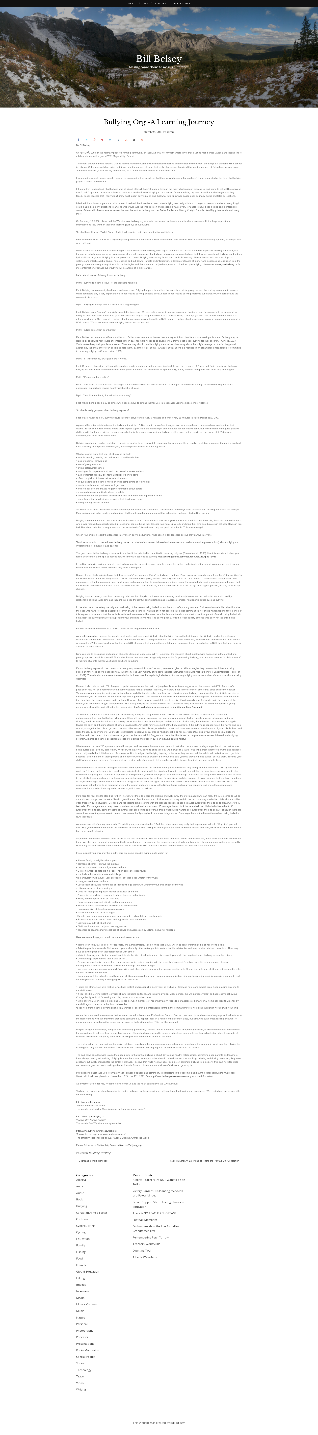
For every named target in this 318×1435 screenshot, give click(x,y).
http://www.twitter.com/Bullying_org (123, 1145)
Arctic (80, 1186)
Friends (81, 1265)
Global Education (87, 1271)
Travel (80, 1376)
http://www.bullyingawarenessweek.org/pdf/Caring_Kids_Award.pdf (168, 707)
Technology (83, 1370)
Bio (146, 3)
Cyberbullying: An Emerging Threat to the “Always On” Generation (204, 1160)
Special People (85, 1357)
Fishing (81, 1252)
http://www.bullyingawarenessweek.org (171, 1076)
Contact (160, 3)
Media (80, 1298)
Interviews (82, 1291)
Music (80, 1311)
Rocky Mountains (87, 1350)
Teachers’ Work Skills (146, 1244)
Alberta (81, 1180)
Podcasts (82, 1337)
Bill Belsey (159, 59)
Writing (106, 1152)
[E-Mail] (134, 139)
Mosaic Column (86, 1304)
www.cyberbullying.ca (226, 264)
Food (79, 1258)
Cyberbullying (85, 1226)
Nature (80, 1317)
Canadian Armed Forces (91, 1212)
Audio (80, 1193)
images (81, 1284)
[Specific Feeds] (142, 139)
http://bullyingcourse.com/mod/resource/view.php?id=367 (188, 556)
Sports (80, 1363)
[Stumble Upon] (126, 139)
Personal (82, 1324)
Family (80, 1245)
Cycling (81, 1232)
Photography (84, 1330)
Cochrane (82, 1219)
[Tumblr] (118, 139)
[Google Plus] (94, 139)
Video (80, 1383)
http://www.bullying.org (88, 1102)
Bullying (94, 1152)
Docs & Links (182, 3)
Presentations (85, 1344)
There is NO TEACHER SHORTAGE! (155, 1213)
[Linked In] (110, 139)
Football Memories (145, 1220)
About (132, 3)
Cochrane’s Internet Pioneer (93, 1160)
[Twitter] (86, 139)
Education (83, 1239)
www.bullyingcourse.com (121, 542)
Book (79, 1199)
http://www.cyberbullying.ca (90, 1116)
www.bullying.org (134, 221)
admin (171, 132)
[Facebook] (78, 139)
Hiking (80, 1278)
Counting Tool (142, 1250)
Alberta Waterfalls (145, 1257)
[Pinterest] (102, 139)
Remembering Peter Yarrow (151, 1237)
